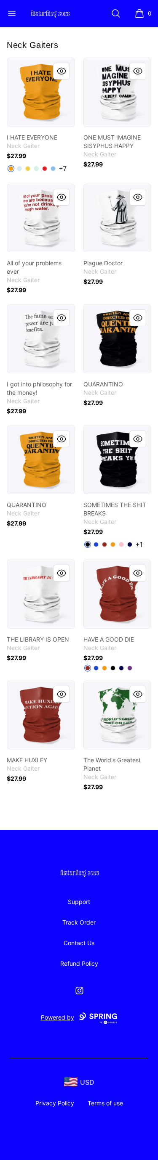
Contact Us (79, 942)
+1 (139, 544)
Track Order (79, 922)
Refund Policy (79, 963)
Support (79, 901)
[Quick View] (61, 71)
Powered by (57, 1017)
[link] (41, 92)
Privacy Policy (54, 1103)
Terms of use (105, 1103)
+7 (63, 168)
